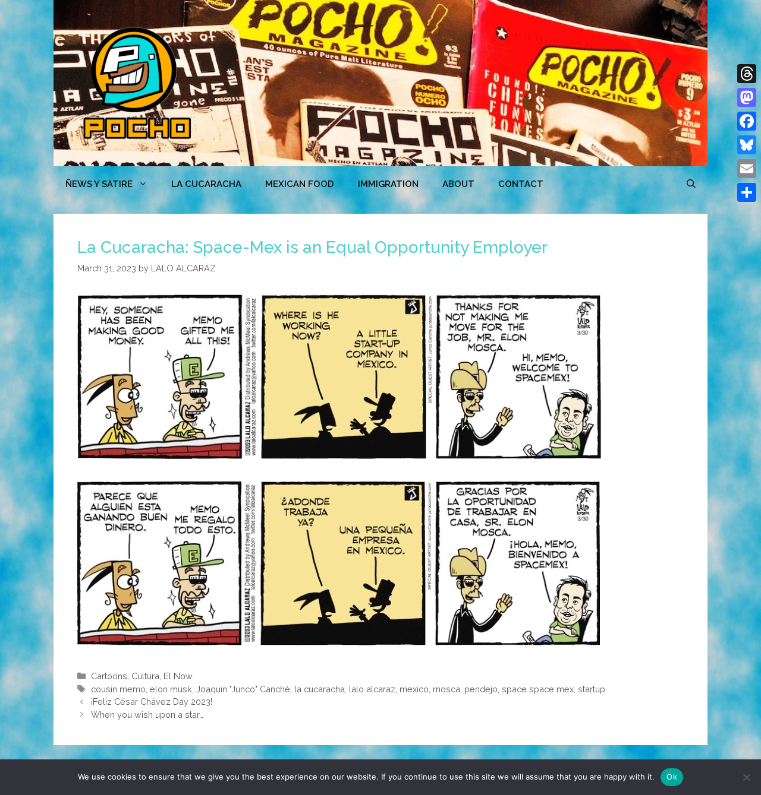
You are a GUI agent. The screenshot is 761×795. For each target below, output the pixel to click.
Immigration (388, 184)
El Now (178, 676)
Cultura (145, 676)
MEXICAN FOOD (299, 184)
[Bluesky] (747, 145)
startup (591, 689)
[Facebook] (747, 121)
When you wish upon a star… (147, 715)
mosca (446, 689)
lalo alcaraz (372, 689)
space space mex (538, 689)
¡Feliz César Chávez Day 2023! (151, 701)
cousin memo (118, 689)
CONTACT (520, 184)
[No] (746, 777)
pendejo (481, 689)
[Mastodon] (747, 97)
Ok (671, 776)
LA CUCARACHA (206, 184)
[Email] (747, 168)
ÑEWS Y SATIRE (99, 184)
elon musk (171, 689)
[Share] (747, 192)
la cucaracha (319, 689)
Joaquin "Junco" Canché (243, 689)
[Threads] (747, 73)
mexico (414, 689)
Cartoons (109, 676)
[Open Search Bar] (691, 184)
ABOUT (458, 184)
